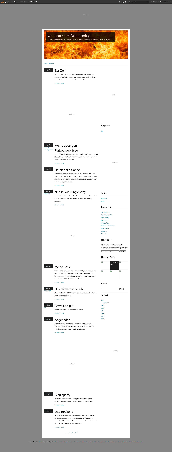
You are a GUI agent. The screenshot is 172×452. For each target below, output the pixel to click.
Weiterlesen (59, 83)
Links (102, 201)
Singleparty (62, 395)
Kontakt (51, 63)
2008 (102, 319)
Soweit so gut (64, 306)
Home (45, 63)
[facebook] (120, 2)
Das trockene (64, 411)
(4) (105, 228)
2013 (102, 305)
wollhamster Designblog (68, 35)
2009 (102, 316)
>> (76, 433)
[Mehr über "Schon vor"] (123, 265)
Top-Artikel (76, 441)
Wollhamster (40, 441)
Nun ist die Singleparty (70, 192)
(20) (105, 218)
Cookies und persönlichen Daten (125, 441)
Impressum (104, 198)
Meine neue (63, 267)
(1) (104, 234)
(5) (108, 226)
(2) (104, 231)
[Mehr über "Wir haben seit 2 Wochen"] (105, 265)
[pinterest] (126, 2)
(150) (105, 212)
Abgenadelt (62, 320)
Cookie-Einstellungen (138, 441)
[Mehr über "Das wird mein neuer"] (123, 274)
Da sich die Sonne (67, 170)
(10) (105, 223)
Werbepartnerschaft (102, 441)
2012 (102, 308)
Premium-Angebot (112, 441)
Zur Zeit (60, 70)
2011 (102, 311)
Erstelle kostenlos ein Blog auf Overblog (63, 441)
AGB (95, 441)
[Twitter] (123, 2)
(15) (104, 220)
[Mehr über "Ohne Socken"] (114, 274)
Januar (105, 303)
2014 (102, 300)
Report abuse (89, 441)
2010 (102, 313)
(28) (106, 215)
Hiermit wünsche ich (69, 289)
